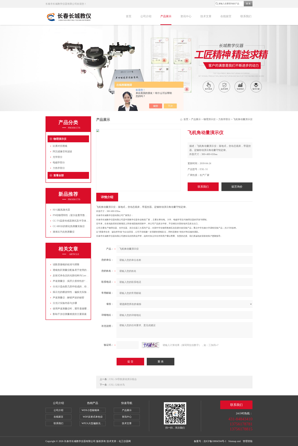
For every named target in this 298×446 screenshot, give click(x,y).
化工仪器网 (125, 441)
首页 (128, 16)
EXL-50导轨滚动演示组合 (123, 379)
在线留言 (225, 16)
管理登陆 (247, 441)
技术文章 (205, 16)
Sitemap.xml (234, 441)
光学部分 (57, 157)
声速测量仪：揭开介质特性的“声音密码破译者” (78, 281)
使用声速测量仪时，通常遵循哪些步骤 (73, 308)
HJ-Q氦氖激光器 (61, 209)
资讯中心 (185, 16)
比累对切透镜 (60, 146)
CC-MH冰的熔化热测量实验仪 (69, 226)
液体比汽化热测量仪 (63, 231)
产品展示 (165, 16)
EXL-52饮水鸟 (117, 384)
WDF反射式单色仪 (93, 417)
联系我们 (245, 16)
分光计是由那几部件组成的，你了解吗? (74, 286)
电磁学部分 (59, 162)
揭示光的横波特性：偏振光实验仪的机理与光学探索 (80, 292)
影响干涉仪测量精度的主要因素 (70, 314)
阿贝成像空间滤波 (62, 151)
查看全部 (58, 175)
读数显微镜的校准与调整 (66, 264)
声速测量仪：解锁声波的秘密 (68, 297)
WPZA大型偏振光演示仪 (94, 423)
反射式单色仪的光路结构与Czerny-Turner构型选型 (79, 275)
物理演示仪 (59, 138)
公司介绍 (145, 16)
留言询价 (236, 186)
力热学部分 (59, 168)
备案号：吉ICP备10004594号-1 (210, 441)
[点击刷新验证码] (150, 345)
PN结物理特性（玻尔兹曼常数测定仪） (74, 215)
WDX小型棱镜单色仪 (93, 410)
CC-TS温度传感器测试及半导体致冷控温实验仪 (78, 220)
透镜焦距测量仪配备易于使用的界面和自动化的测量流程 (83, 270)
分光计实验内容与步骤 (65, 303)
